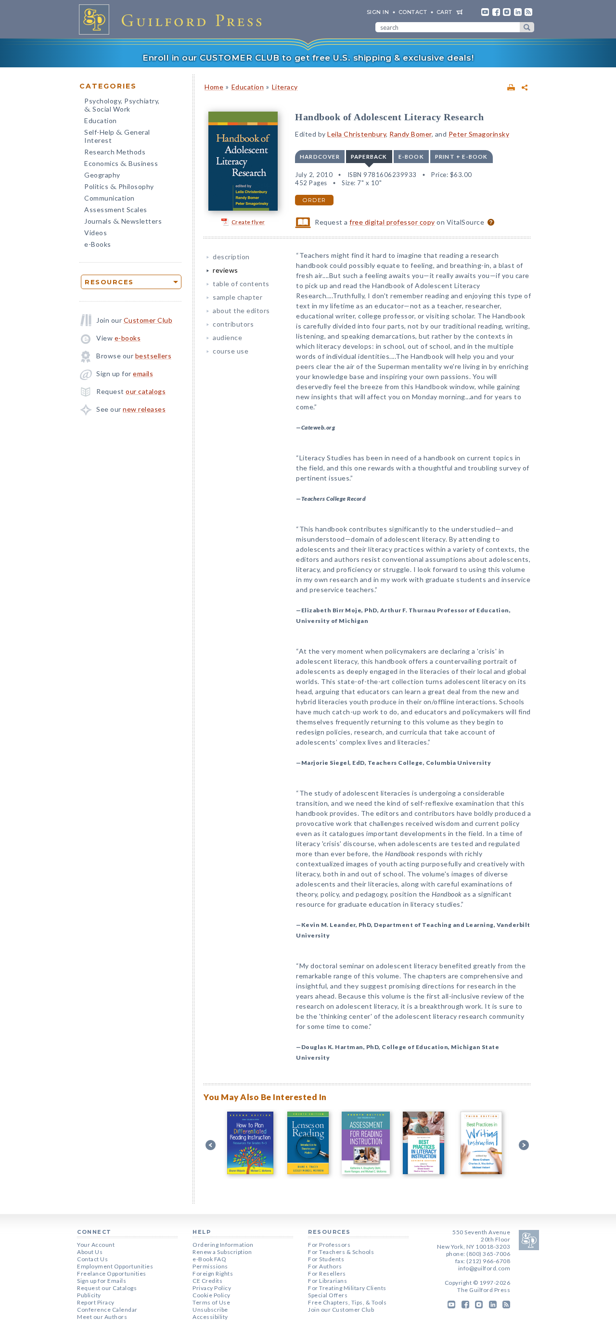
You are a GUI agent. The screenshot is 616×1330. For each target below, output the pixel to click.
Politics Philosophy (119, 187)
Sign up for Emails (101, 1280)
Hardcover (320, 156)
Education (100, 120)
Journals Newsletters (123, 222)
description (231, 257)
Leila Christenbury (356, 134)
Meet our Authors (102, 1316)
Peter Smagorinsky (479, 134)
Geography (102, 175)
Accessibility (210, 1316)
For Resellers (327, 1273)
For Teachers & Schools (341, 1251)
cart (444, 12)
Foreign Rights (212, 1273)
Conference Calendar (107, 1309)
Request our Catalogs (107, 1288)
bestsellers (153, 356)
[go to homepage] (173, 19)
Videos (95, 232)
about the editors (241, 310)
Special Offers (327, 1295)
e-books (128, 338)
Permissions (210, 1266)
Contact (412, 12)
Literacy (285, 87)
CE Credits (207, 1280)
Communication (109, 198)
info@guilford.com (484, 1268)
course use (230, 351)
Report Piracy (96, 1302)
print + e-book (461, 156)
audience (227, 337)
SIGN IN (378, 12)
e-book (411, 156)
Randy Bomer (410, 134)
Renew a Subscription (222, 1251)
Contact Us (92, 1259)
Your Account (96, 1244)
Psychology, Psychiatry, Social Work (122, 106)
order (314, 200)
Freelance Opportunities (111, 1273)
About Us (90, 1251)
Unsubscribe (210, 1309)
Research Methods (114, 152)
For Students (326, 1259)
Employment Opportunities (115, 1266)
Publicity (89, 1295)
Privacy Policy (211, 1288)
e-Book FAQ (209, 1259)
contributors (233, 324)
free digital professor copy (392, 222)
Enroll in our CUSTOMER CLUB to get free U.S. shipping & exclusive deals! (308, 58)
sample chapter (237, 297)
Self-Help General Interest (117, 136)
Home (214, 87)
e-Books (97, 244)
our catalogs (146, 391)
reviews (225, 270)
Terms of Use (211, 1302)
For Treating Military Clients (347, 1288)
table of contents (241, 283)
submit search (527, 27)
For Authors (325, 1266)
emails (143, 373)
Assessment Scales (115, 209)
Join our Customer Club (341, 1309)
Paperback (369, 156)
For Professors (329, 1244)
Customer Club (148, 320)
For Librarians (327, 1280)
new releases (144, 409)
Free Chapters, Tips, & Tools (347, 1302)
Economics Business (121, 164)
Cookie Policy (211, 1295)
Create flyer (248, 222)
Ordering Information (222, 1244)
